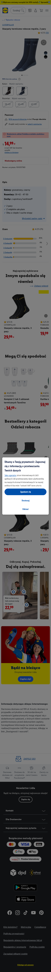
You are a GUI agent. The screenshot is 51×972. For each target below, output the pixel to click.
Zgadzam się (25, 491)
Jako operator (10, 475)
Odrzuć (25, 509)
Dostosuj (25, 500)
